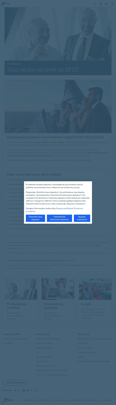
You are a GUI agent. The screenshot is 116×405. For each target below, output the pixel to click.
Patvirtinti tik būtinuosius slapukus (59, 218)
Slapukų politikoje (64, 208)
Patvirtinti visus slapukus (35, 218)
